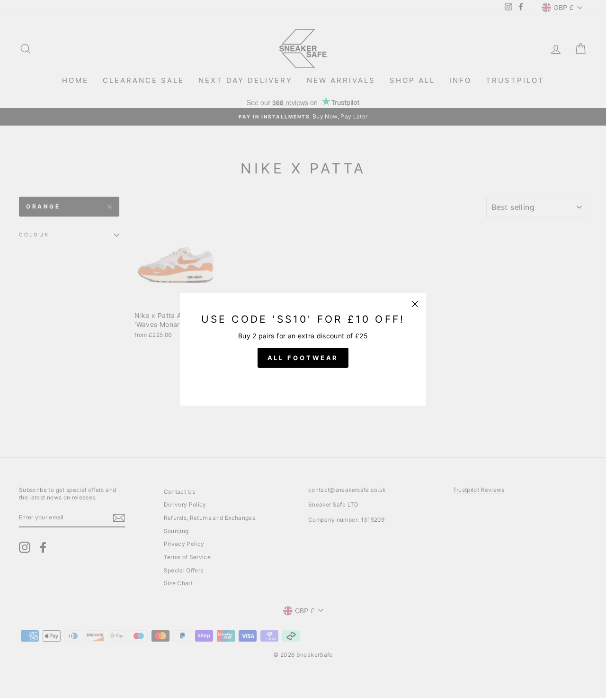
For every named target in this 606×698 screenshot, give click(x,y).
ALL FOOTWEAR (303, 357)
